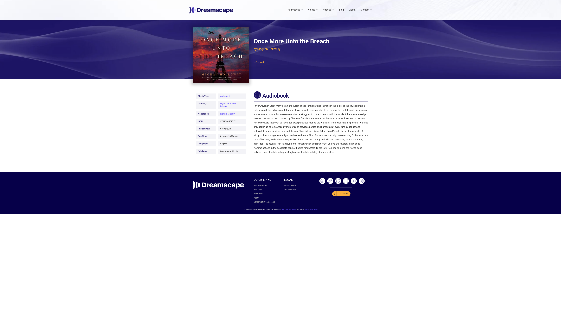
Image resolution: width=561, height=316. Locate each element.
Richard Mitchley (227, 114)
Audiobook (225, 96)
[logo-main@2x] (211, 7)
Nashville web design (289, 209)
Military (223, 106)
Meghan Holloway (268, 49)
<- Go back (259, 62)
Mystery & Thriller (228, 103)
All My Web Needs (311, 209)
